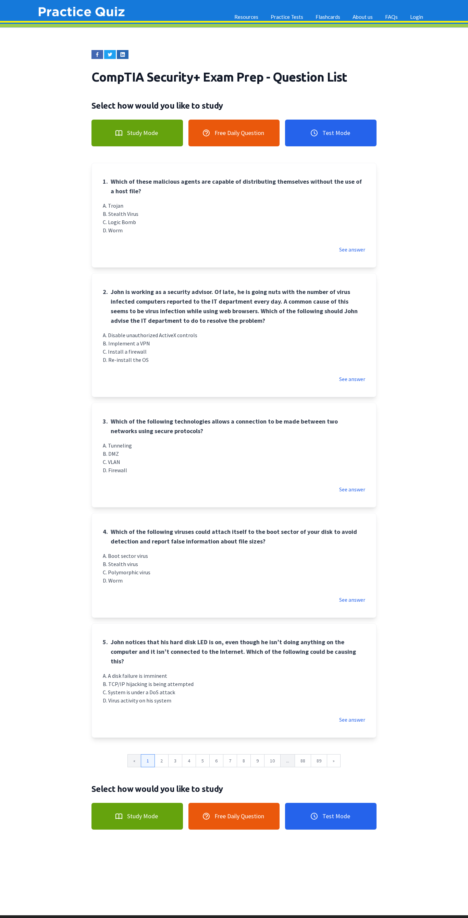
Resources (246, 17)
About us (363, 17)
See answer (352, 249)
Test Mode (336, 133)
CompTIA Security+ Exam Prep (178, 77)
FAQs (391, 17)
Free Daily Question (239, 133)
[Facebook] (97, 54)
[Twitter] (110, 54)
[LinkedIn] (122, 54)
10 (272, 761)
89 (319, 761)
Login (416, 17)
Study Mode (142, 133)
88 (302, 761)
